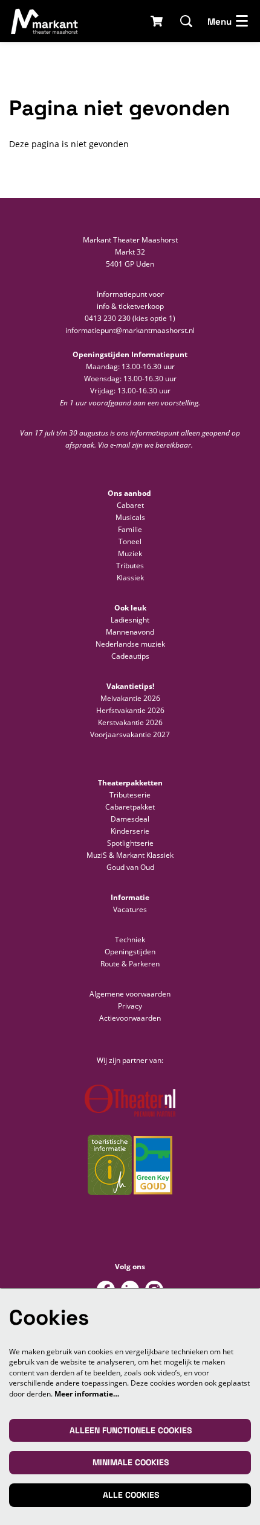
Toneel (130, 541)
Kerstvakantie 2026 (130, 722)
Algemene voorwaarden (130, 994)
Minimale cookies (131, 1462)
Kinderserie (130, 831)
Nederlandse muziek (130, 644)
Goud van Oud (130, 867)
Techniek (130, 939)
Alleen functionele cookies (131, 1430)
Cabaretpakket (130, 807)
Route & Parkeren (130, 964)
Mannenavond (130, 632)
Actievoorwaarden (130, 1018)
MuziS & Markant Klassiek (130, 855)
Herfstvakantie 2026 (130, 710)
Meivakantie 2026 (130, 698)
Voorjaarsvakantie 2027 (130, 734)
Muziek (130, 553)
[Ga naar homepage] (44, 21)
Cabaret (130, 505)
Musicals (130, 517)
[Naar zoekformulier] (186, 21)
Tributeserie (130, 795)
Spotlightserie (130, 843)
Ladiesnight (130, 620)
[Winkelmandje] (157, 21)
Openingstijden (130, 951)
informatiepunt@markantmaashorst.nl (130, 330)
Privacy (130, 1006)
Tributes (130, 565)
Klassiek (130, 577)
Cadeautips (130, 656)
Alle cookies (131, 1494)
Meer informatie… (86, 1394)
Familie (130, 529)
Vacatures (130, 909)
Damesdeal (130, 819)
